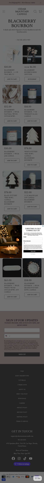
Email (24, 236)
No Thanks (33, 253)
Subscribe (33, 251)
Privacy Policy (40, 248)
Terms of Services (26, 249)
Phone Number (27, 241)
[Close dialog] (43, 226)
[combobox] (25, 243)
